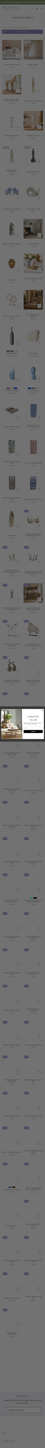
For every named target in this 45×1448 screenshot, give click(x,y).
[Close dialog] (42, 710)
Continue (33, 731)
